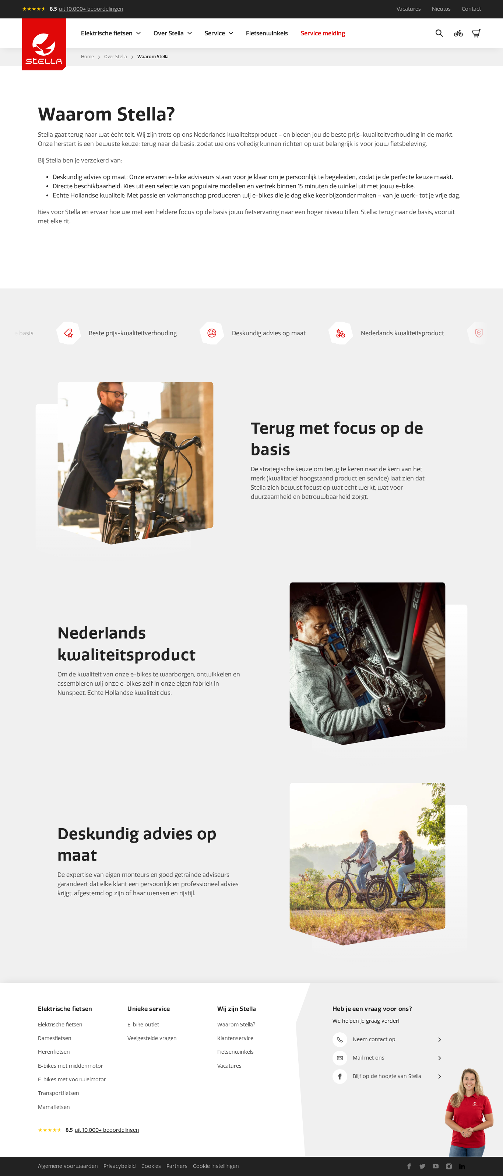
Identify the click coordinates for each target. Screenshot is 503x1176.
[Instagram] (449, 1166)
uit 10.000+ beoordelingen (91, 9)
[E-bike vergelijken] (458, 33)
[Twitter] (422, 1166)
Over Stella (115, 56)
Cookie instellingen (216, 1166)
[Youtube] (436, 1166)
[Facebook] (409, 1166)
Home (87, 56)
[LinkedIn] (462, 1166)
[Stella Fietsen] (44, 44)
